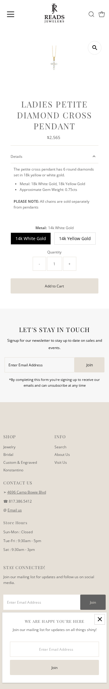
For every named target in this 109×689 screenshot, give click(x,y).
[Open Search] (91, 14)
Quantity (54, 251)
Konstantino (13, 469)
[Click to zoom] (94, 48)
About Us (62, 454)
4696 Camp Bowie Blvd (26, 492)
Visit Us (60, 462)
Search (60, 446)
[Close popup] (99, 619)
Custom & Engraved (20, 462)
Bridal (8, 454)
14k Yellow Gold (75, 238)
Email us (15, 509)
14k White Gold (30, 238)
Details (16, 156)
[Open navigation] (15, 14)
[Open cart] (102, 14)
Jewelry (9, 446)
